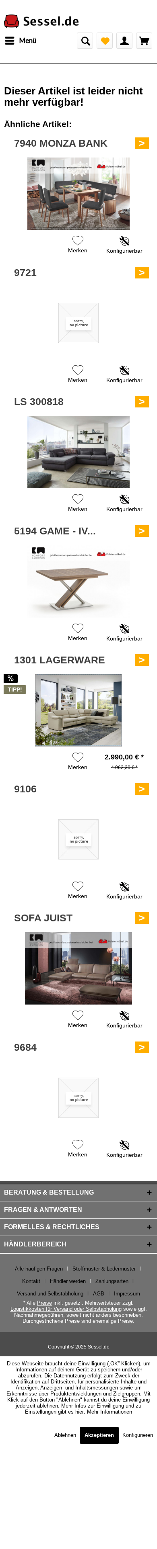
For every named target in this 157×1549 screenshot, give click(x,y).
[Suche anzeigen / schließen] (85, 41)
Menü (27, 40)
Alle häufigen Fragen (39, 1269)
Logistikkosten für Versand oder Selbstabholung (66, 1309)
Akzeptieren (99, 1435)
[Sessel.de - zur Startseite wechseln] (41, 21)
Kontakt (31, 1281)
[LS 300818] (78, 452)
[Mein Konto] (124, 41)
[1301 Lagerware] (78, 710)
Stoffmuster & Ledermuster (104, 1269)
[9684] (78, 1098)
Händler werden (68, 1281)
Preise (44, 1303)
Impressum (127, 1294)
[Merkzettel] (105, 41)
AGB (98, 1294)
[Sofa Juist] (78, 968)
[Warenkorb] (144, 41)
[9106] (78, 839)
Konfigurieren (137, 1435)
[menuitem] (20, 41)
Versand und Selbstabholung (50, 1294)
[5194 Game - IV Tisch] (78, 581)
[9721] (78, 323)
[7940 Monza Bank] (78, 194)
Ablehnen (66, 1435)
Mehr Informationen (109, 1412)
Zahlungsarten (111, 1281)
